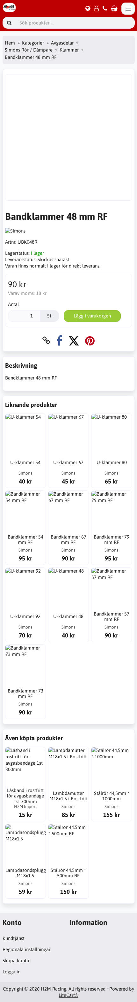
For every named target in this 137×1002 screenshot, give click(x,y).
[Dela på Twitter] (73, 340)
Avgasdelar (62, 42)
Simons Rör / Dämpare (29, 49)
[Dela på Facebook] (59, 340)
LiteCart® (68, 995)
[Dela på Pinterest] (90, 340)
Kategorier (33, 42)
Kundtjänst (14, 938)
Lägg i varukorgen (92, 315)
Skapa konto (16, 960)
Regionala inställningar (26, 949)
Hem (10, 42)
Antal (13, 304)
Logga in (11, 971)
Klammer (69, 49)
